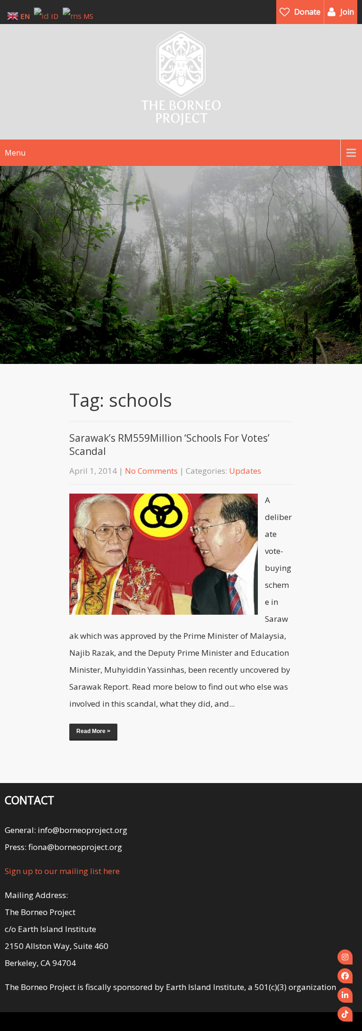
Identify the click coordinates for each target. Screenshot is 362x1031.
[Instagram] (345, 957)
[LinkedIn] (345, 995)
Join (347, 12)
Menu (15, 153)
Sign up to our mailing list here (62, 871)
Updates (245, 470)
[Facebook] (345, 975)
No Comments (151, 470)
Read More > (93, 731)
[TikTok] (345, 1014)
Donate (307, 12)
